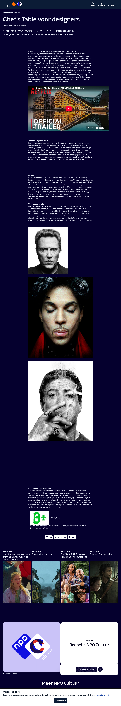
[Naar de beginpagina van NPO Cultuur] (19, 4)
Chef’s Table (37, 502)
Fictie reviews (22, 26)
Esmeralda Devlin (80, 182)
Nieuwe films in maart (43, 554)
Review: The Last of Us (101, 554)
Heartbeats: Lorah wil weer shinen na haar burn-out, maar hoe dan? (17, 557)
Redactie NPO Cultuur (11, 13)
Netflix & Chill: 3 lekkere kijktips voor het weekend (74, 555)
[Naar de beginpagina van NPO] (14, 4)
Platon (63, 220)
